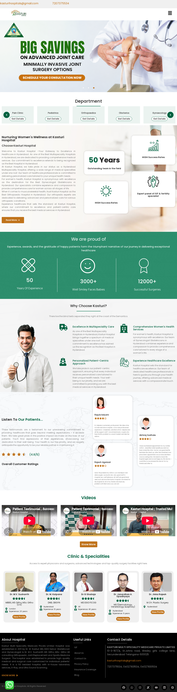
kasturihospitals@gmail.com (124, 660)
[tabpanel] (88, 56)
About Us (79, 652)
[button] (170, 13)
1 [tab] (83, 88)
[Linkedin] (164, 687)
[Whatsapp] (132, 687)
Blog (76, 675)
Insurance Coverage (85, 669)
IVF (75, 647)
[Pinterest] (172, 687)
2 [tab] (88, 88)
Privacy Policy (81, 664)
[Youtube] (156, 687)
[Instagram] (140, 687)
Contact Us (80, 658)
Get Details (18, 118)
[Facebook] (124, 687)
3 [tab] (93, 88)
